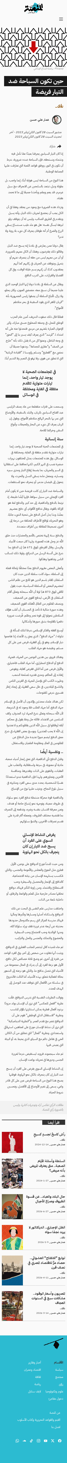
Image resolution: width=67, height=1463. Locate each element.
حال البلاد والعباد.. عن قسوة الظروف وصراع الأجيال (36, 1196)
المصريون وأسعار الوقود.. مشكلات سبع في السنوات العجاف (37, 1295)
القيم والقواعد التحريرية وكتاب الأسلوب (38, 1420)
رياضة (37, 1384)
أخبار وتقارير (34, 1362)
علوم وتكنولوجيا (54, 1391)
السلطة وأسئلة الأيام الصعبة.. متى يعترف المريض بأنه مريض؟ (36, 1163)
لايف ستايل (34, 1391)
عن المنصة (55, 1413)
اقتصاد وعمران (32, 1370)
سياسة (59, 1370)
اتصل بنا (55, 1427)
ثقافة (38, 1377)
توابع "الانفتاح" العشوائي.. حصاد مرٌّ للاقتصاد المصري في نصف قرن (35, 1260)
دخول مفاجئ (56, 1398)
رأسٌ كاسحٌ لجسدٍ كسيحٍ (52, 1134)
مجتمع (59, 1377)
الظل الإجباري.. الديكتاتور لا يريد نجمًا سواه (42, 1227)
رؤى (60, 105)
